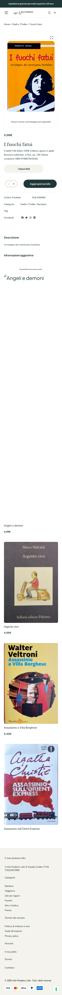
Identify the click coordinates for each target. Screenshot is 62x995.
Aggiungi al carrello (40, 183)
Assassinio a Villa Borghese (20, 727)
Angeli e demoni (13, 525)
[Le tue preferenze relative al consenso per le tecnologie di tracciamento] (56, 989)
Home (7, 24)
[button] (51, 37)
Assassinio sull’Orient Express (22, 828)
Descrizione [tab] (11, 237)
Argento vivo (11, 626)
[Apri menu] (6, 12)
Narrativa (41, 204)
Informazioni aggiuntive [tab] (19, 255)
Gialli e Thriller (19, 24)
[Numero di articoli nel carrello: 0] (54, 12)
